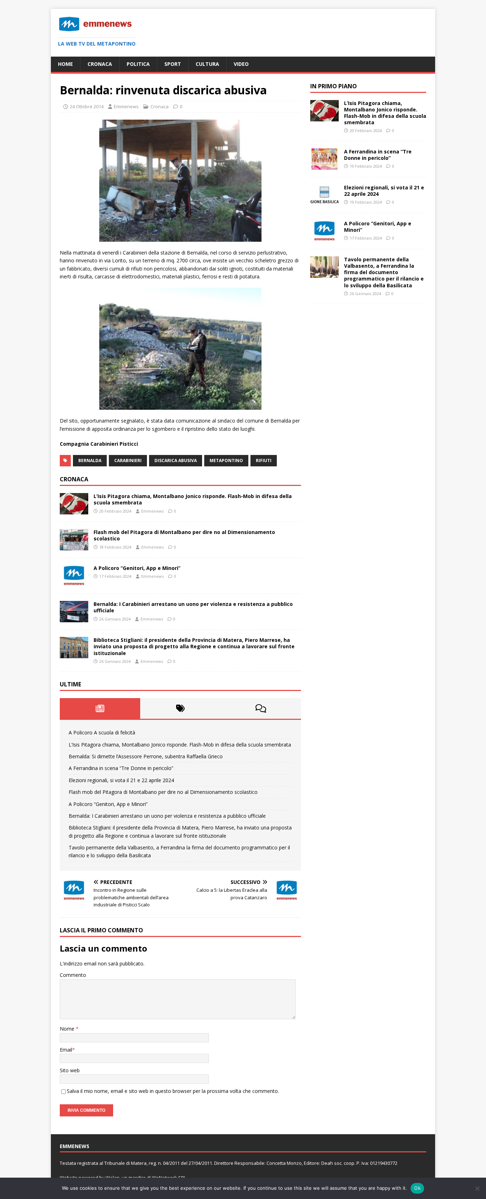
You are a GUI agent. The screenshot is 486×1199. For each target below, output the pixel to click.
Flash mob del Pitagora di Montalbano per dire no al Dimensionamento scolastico (184, 535)
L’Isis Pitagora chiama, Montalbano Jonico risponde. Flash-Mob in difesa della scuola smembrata (193, 499)
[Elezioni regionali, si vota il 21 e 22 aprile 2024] (324, 201)
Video (241, 64)
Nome (68, 1028)
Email (66, 1049)
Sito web (70, 1070)
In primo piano (333, 86)
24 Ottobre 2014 (87, 106)
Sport (172, 64)
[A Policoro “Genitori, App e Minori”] (74, 582)
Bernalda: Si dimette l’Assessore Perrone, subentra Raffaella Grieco (146, 756)
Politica (138, 64)
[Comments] (261, 708)
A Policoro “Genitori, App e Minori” (137, 568)
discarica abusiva (175, 460)
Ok (417, 1188)
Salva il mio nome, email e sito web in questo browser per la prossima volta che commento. (173, 1091)
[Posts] (100, 708)
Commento (73, 975)
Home (65, 64)
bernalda (89, 460)
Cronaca (100, 64)
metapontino (226, 460)
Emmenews (126, 106)
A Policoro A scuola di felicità (102, 732)
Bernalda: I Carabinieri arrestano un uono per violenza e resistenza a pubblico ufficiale (193, 607)
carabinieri (128, 460)
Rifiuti (263, 460)
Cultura (207, 64)
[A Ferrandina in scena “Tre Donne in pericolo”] (324, 165)
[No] (477, 1188)
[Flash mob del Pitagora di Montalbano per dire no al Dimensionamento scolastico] (74, 546)
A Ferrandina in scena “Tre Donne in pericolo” (121, 768)
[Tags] (180, 708)
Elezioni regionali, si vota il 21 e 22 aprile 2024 (121, 780)
